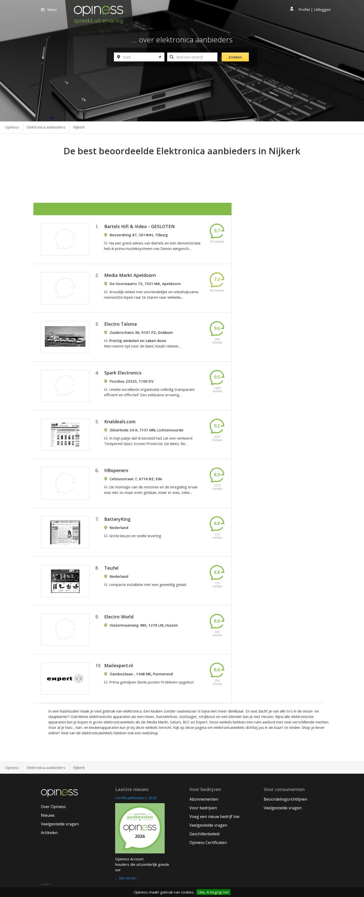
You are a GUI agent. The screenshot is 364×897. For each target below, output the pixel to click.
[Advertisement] (182, 171)
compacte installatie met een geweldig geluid (147, 584)
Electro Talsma (120, 324)
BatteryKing (117, 519)
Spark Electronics (122, 373)
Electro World (118, 617)
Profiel (304, 9)
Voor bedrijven (203, 808)
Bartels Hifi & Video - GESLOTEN (139, 226)
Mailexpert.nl (118, 665)
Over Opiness (53, 806)
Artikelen (49, 832)
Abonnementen (203, 799)
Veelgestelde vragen (60, 824)
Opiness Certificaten (208, 842)
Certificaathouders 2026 (136, 797)
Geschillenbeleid (204, 834)
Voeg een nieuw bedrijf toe (214, 816)
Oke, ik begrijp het (213, 892)
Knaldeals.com (120, 421)
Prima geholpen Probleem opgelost (151, 682)
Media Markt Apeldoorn (130, 275)
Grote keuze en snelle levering (135, 535)
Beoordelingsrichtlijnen (285, 799)
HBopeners (116, 470)
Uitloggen (322, 9)
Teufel (111, 568)
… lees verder (125, 878)
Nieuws (48, 815)
